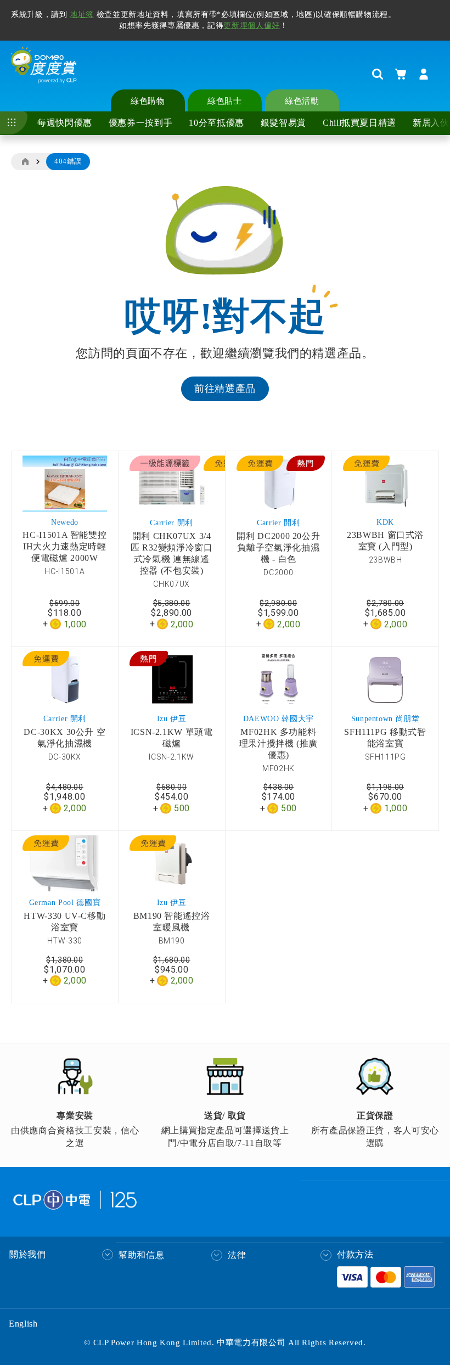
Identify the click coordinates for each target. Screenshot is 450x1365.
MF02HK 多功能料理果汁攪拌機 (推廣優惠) (278, 743)
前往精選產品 (225, 388)
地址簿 (82, 14)
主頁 (24, 162)
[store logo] (44, 73)
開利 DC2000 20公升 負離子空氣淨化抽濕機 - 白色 (278, 547)
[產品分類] (13, 122)
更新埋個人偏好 (251, 25)
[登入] (423, 74)
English (23, 1323)
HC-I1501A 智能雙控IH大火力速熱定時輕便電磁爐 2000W (64, 546)
